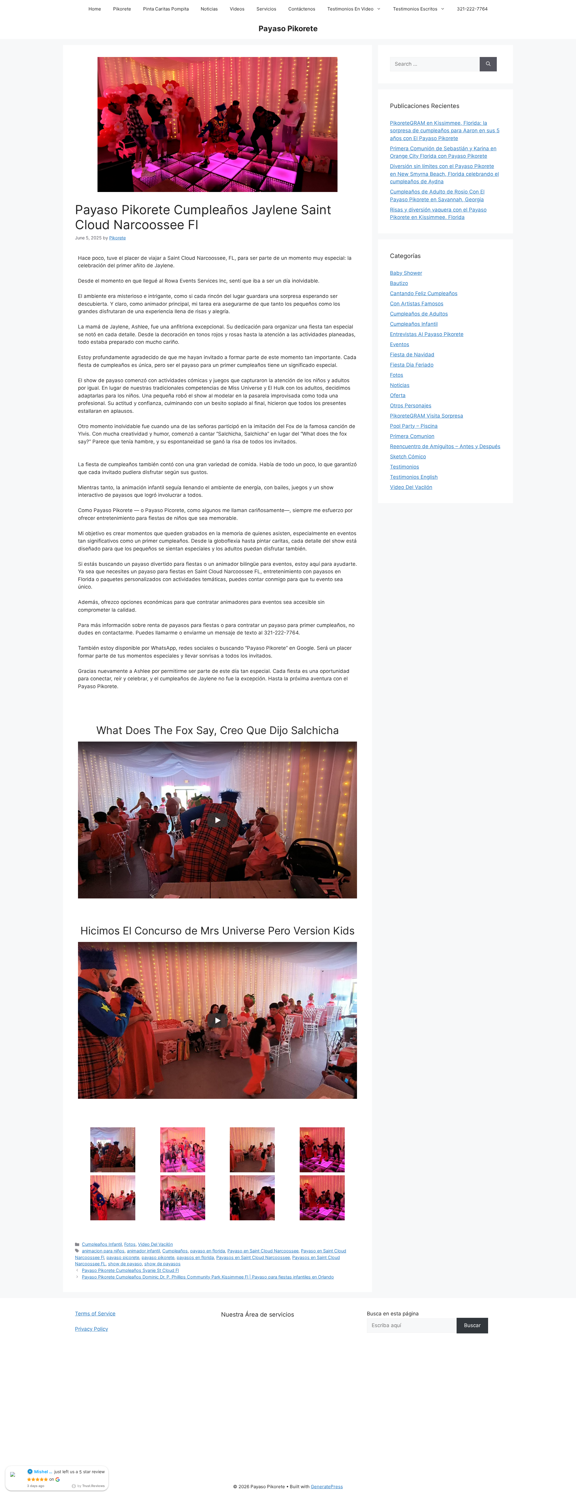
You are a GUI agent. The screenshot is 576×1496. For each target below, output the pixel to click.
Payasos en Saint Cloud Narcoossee (253, 1257)
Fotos (130, 1244)
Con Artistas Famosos (416, 304)
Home (94, 9)
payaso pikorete (158, 1257)
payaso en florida (207, 1250)
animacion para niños (103, 1250)
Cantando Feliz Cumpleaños (424, 293)
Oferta (398, 395)
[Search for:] (435, 64)
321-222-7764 (472, 9)
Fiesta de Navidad (412, 355)
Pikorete (122, 9)
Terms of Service (95, 1314)
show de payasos (162, 1263)
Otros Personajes (410, 406)
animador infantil (143, 1250)
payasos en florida (195, 1257)
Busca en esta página (393, 1314)
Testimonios (404, 467)
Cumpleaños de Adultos (419, 314)
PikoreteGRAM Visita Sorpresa (426, 416)
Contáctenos (301, 9)
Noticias (209, 9)
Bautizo (399, 283)
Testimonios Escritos (415, 9)
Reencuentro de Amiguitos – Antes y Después (445, 446)
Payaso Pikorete (288, 28)
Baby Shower (406, 273)
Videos (237, 9)
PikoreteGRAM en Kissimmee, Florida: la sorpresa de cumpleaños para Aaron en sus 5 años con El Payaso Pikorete (445, 130)
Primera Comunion (412, 436)
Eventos (399, 344)
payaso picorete (122, 1257)
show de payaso (125, 1263)
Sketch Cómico (408, 457)
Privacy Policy (91, 1329)
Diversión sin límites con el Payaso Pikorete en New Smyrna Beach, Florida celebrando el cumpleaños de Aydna (444, 173)
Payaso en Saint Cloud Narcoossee (262, 1250)
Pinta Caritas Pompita (166, 9)
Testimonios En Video (350, 9)
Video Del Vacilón (155, 1244)
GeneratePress (327, 1486)
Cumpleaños (175, 1250)
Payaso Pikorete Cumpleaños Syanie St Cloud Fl (130, 1270)
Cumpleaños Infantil (102, 1244)
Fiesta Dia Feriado (412, 365)
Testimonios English (414, 477)
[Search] (488, 64)
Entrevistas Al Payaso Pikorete (427, 334)
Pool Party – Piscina (414, 426)
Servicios (266, 9)
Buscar (472, 1325)
